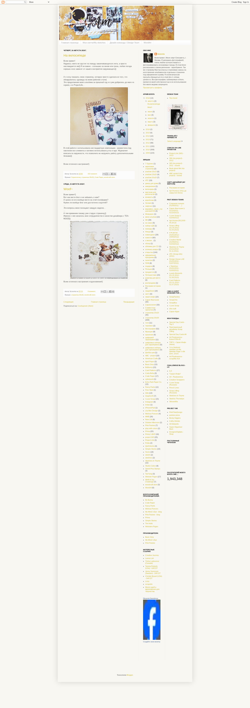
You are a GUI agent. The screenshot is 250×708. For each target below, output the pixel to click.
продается (149, 272)
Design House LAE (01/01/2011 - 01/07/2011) (176, 261)
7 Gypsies (149, 164)
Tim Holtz (149, 524)
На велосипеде (75, 55)
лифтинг (148, 206)
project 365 (149, 437)
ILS (170, 371)
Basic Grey (149, 364)
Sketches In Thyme (152, 461)
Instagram (149, 402)
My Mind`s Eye (151, 540)
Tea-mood (173, 98)
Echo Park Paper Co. (153, 382)
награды (148, 229)
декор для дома (151, 183)
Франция (149, 332)
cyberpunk (149, 379)
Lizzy (147, 581)
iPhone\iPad (150, 408)
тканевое (149, 326)
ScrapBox (173, 303)
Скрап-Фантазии (152, 300)
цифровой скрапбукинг (150, 339)
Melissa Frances (151, 414)
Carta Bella (149, 373)
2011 (148, 146)
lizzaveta (161, 54)
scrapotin (148, 584)
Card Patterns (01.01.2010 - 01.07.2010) (174, 282)
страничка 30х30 (87, 177)
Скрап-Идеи (174, 312)
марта (150, 122)
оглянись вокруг (151, 249)
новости (148, 238)
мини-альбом (150, 217)
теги (147, 323)
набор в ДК (149, 226)
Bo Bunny (149, 500)
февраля (152, 125)
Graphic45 (149, 396)
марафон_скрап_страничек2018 (153, 210)
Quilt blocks (149, 446)
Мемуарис (149, 214)
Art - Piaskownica (176, 377)
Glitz (147, 393)
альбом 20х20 (151, 178)
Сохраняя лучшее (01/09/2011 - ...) (176, 205)
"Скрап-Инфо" (175, 374)
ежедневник (150, 186)
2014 (148, 136)
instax (147, 405)
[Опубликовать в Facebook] (112, 173)
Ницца (148, 232)
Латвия (148, 203)
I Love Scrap (150, 399)
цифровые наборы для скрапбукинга (153, 344)
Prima (147, 431)
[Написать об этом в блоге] (106, 173)
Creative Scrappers (176, 380)
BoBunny (148, 367)
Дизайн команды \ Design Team (124, 42)
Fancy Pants (150, 387)
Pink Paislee (150, 425)
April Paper (149, 362)
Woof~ (68, 189)
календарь (149, 189)
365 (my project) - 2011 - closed (176, 164)
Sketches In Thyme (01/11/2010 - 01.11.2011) (176, 249)
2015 (148, 133)
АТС (147, 180)
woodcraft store (109, 177)
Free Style (149, 390)
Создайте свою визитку (151, 642)
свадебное (149, 291)
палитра (148, 260)
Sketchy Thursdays (176, 399)
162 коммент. (92, 174)
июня (150, 112)
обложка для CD (152, 246)
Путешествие (150, 275)
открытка (149, 252)
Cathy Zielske (174, 421)
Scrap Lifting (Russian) (174, 392)
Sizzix (147, 452)
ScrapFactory (174, 297)
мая (149, 115)
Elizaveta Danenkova (150, 598)
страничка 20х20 (152, 313)
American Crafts (151, 359)
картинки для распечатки (150, 193)
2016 (148, 129)
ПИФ (147, 263)
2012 (148, 143)
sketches (148, 458)
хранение (149, 335)
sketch (147, 455)
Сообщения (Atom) (85, 306)
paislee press (174, 415)
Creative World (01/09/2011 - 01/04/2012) (175, 242)
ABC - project (150, 356)
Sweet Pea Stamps (152, 469)
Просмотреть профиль (152, 88)
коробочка (149, 200)
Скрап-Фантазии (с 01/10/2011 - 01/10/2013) (177, 210)
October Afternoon (152, 423)
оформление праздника (150, 256)
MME (147, 417)
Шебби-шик (150, 353)
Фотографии (150, 329)
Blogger (130, 675)
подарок (148, 266)
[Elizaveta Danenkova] (151, 639)
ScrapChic (173, 300)
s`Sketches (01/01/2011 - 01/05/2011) (174, 268)
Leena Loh (149, 558)
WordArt (147, 42)
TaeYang (148, 474)
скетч (147, 294)
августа (151, 101)
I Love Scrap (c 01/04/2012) (175, 217)
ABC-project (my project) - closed (175, 174)
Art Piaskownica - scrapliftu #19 (176, 358)
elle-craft (172, 309)
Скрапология (76, 177)
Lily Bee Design (151, 411)
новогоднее (150, 235)
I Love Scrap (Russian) (174, 384)
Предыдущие (128, 302)
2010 (148, 150)
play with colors (151, 428)
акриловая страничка (149, 168)
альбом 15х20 (151, 174)
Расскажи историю (153, 286)
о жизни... (149, 241)
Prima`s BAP (150, 434)
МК (146, 220)
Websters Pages (151, 527)
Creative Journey (152, 555)
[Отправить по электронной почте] (103, 173)
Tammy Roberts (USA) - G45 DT (151, 567)
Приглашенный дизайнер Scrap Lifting (175, 329)
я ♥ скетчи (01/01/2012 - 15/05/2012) (174, 235)
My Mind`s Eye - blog (153, 512)
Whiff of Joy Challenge (149, 481)
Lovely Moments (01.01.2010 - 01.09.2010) (175, 275)
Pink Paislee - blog (152, 515)
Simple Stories (151, 449)
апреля (151, 118)
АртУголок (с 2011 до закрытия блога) (177, 192)
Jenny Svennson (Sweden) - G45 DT (152, 572)
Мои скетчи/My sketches (94, 42)
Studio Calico (150, 466)
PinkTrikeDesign (175, 412)
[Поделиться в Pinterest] (114, 173)
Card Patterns (150, 370)
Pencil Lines (174, 388)
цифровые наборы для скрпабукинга (153, 349)
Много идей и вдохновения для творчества (152, 589)
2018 (148, 98)
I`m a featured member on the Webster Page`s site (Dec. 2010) (177, 350)
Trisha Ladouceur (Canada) (152, 562)
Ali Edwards (174, 424)
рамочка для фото (152, 278)
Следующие (68, 302)
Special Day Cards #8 (177, 334)
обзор (147, 244)
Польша (148, 269)
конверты (149, 197)
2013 (148, 140)
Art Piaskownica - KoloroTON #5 (176, 338)
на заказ (148, 223)
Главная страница (69, 42)
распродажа (150, 283)
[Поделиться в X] (109, 173)
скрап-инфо (150, 297)
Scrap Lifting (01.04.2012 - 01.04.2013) (174, 228)
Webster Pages (151, 477)
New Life (148, 420)
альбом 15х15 (151, 172)
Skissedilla (173, 402)
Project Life (149, 440)
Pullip (147, 443)
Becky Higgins (175, 418)
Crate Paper (99, 177)
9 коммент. (92, 291)
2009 (148, 153)
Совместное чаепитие (150, 309)
